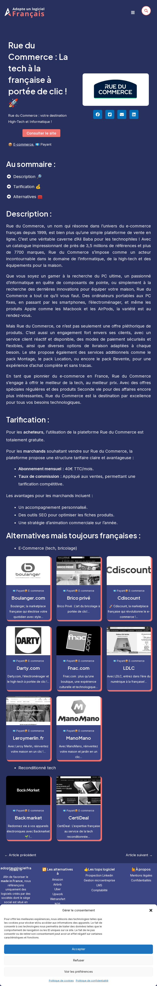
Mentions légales (141, 875)
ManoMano (78, 738)
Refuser (78, 960)
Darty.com (28, 668)
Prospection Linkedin (99, 875)
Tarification (24, 186)
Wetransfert (57, 899)
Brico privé (78, 598)
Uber (57, 889)
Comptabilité (99, 890)
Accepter (78, 949)
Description (25, 176)
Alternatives (25, 196)
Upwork (58, 894)
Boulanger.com (28, 598)
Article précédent (20, 855)
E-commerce (23, 144)
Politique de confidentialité (92, 980)
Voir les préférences (78, 971)
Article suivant (139, 855)
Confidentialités (141, 880)
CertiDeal (78, 818)
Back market (28, 818)
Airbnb (57, 884)
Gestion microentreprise (99, 880)
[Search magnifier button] (146, 11)
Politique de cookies (61, 980)
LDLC (129, 668)
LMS (99, 885)
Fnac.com (79, 668)
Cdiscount (129, 598)
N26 (57, 904)
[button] (151, 910)
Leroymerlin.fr (28, 738)
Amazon (57, 879)
